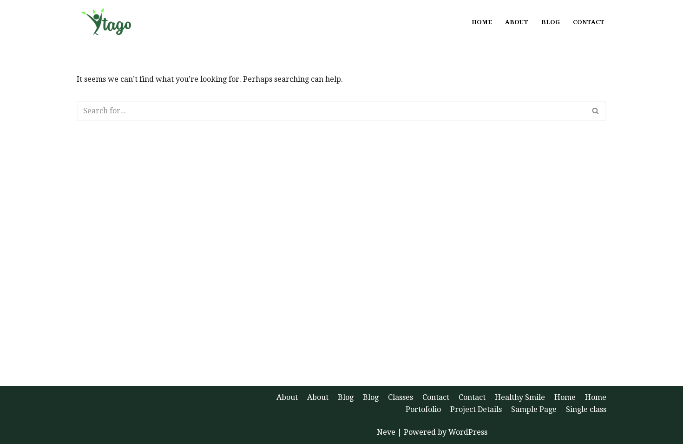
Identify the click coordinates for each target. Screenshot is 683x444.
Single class (586, 409)
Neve (386, 432)
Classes (400, 397)
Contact (588, 22)
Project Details (476, 409)
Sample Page (534, 409)
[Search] (595, 111)
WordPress (467, 432)
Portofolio (423, 409)
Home (482, 22)
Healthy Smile (520, 397)
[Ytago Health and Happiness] (110, 22)
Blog (550, 22)
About (516, 22)
